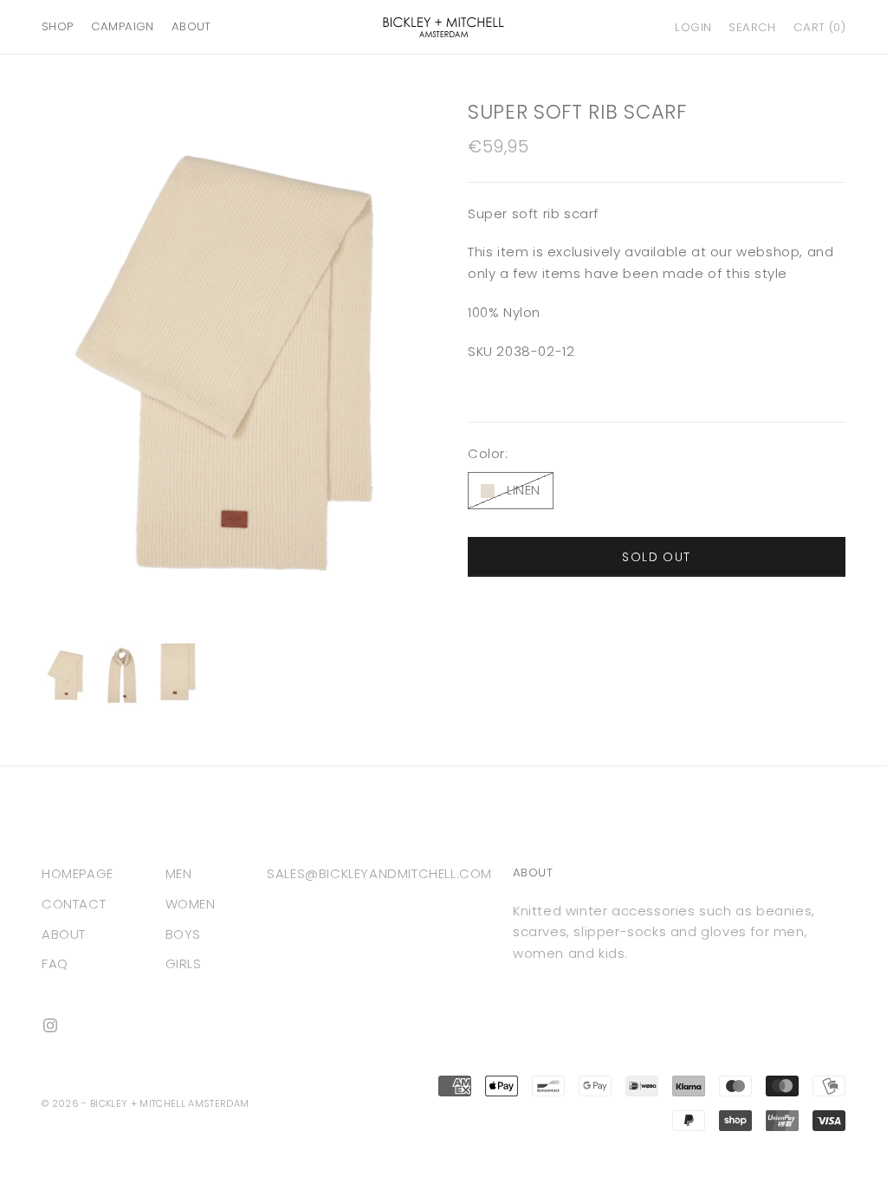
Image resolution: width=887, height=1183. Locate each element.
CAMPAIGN (122, 26)
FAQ (55, 963)
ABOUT (191, 26)
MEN (178, 873)
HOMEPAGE (77, 873)
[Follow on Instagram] (50, 1025)
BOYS (183, 934)
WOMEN (190, 904)
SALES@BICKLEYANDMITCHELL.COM (379, 873)
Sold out (656, 557)
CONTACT (74, 904)
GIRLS (183, 963)
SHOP (58, 26)
